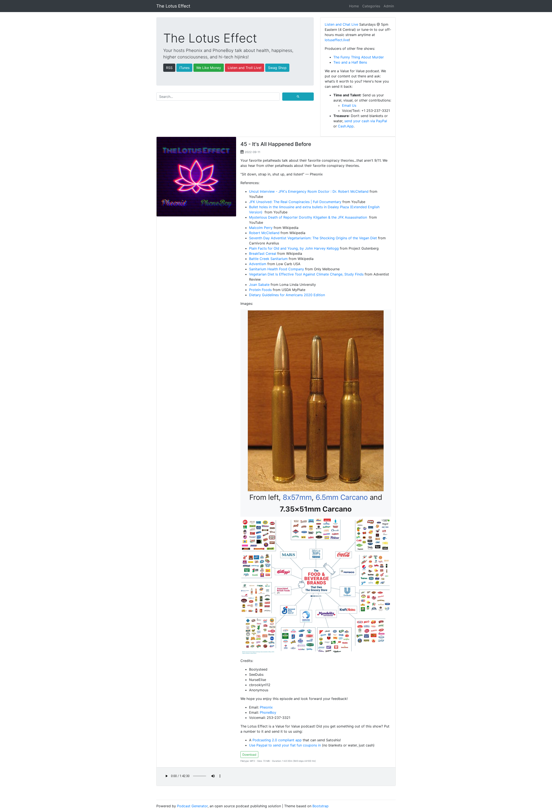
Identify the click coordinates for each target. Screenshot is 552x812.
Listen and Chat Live (341, 24)
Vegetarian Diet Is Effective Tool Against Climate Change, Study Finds (306, 274)
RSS (169, 68)
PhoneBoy (268, 712)
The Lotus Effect (173, 6)
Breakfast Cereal (262, 253)
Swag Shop (277, 68)
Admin (389, 6)
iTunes (184, 68)
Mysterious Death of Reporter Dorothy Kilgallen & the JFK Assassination (308, 217)
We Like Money (208, 68)
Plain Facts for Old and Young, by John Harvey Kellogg (294, 248)
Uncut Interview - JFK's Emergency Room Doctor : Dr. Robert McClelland (309, 191)
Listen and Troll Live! (244, 68)
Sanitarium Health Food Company (276, 269)
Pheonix (266, 707)
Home (354, 6)
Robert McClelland (264, 233)
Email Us (349, 105)
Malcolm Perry (261, 227)
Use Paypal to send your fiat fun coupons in (285, 745)
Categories (371, 6)
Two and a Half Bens (350, 62)
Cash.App (346, 126)
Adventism (257, 264)
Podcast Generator (192, 806)
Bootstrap (320, 806)
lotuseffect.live (337, 40)
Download (249, 754)
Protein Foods (260, 290)
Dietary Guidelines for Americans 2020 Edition (287, 295)
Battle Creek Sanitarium (268, 259)
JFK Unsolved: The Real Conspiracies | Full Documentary (295, 202)
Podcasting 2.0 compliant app (277, 740)
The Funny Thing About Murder (358, 57)
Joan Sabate (259, 284)
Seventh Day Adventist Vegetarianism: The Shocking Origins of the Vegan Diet (313, 238)
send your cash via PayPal (365, 121)
